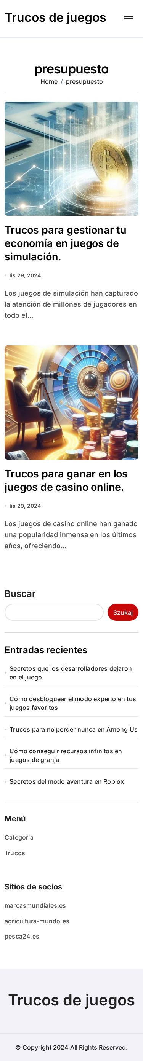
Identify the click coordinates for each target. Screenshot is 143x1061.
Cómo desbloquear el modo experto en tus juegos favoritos (73, 703)
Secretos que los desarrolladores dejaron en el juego (71, 673)
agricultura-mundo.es (37, 921)
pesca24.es (22, 936)
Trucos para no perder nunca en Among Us (74, 729)
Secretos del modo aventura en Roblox (67, 781)
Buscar (20, 593)
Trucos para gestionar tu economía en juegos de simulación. (66, 243)
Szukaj (123, 612)
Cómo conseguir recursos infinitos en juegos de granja (66, 755)
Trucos (15, 853)
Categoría (19, 837)
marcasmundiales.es (35, 905)
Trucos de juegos (55, 17)
